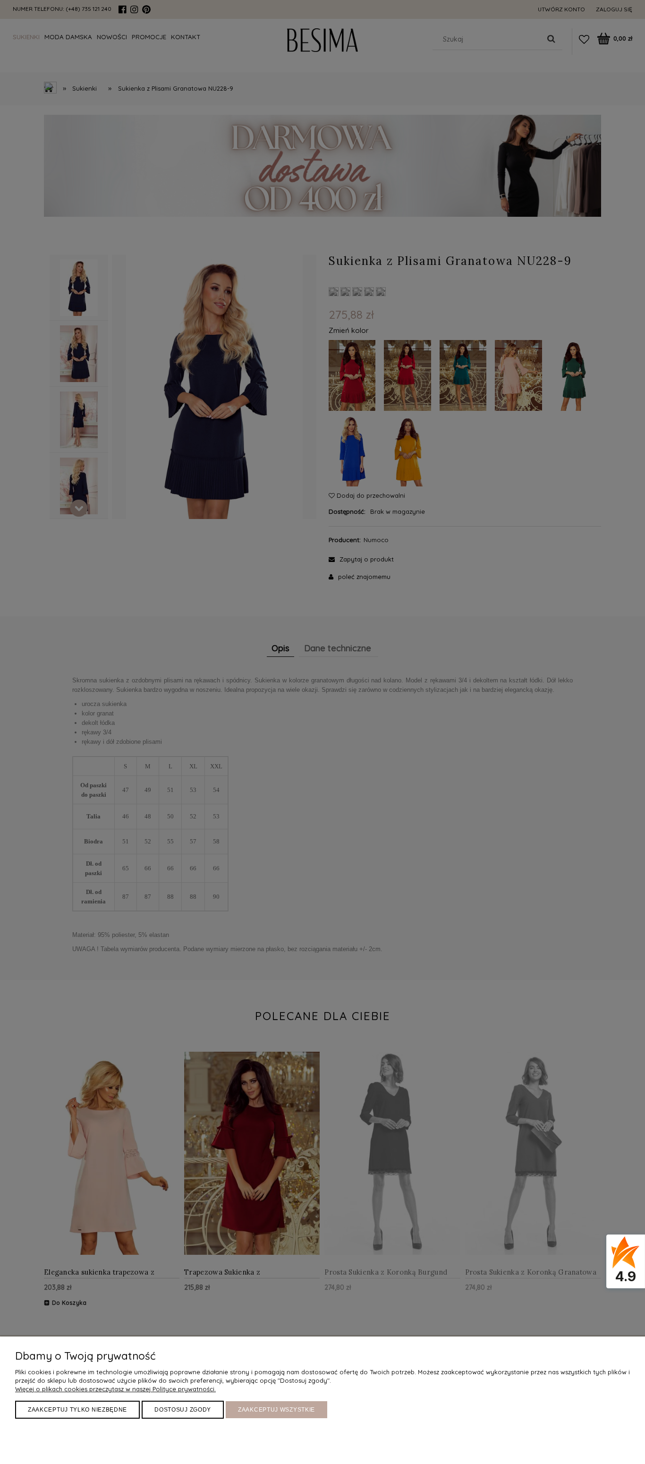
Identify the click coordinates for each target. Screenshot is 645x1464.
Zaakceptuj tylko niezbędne (77, 1409)
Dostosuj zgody (182, 1409)
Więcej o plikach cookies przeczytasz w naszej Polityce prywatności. (115, 1389)
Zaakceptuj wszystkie (276, 1409)
